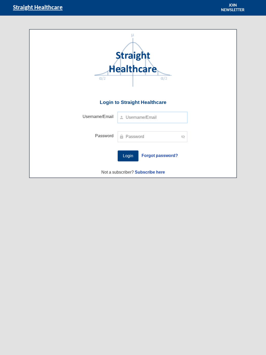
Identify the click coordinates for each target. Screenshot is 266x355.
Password (104, 136)
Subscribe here (150, 172)
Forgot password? (160, 155)
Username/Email (98, 116)
